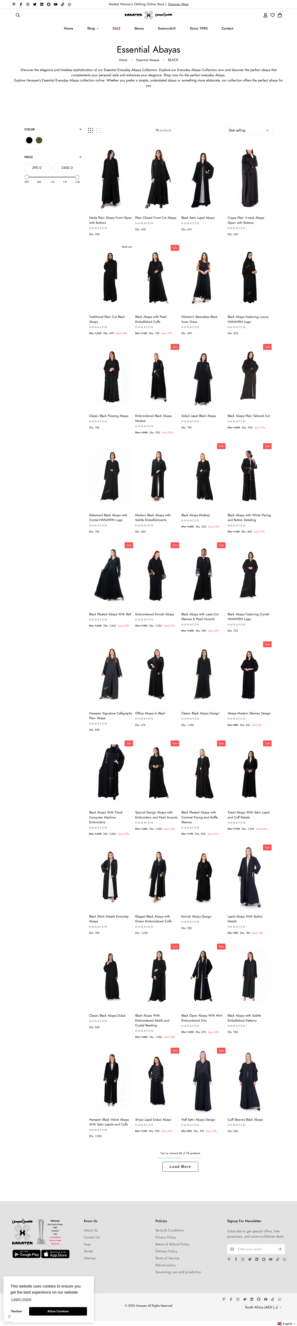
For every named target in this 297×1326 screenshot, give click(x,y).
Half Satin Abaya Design (198, 1119)
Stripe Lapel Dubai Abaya (153, 1119)
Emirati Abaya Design (196, 916)
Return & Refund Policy (172, 1244)
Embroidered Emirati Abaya (154, 614)
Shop (91, 28)
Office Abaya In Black (150, 713)
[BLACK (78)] (29, 140)
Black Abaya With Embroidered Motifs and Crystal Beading (152, 1020)
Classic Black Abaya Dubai (107, 1015)
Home (68, 28)
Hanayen (98, 228)
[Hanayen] (148, 15)
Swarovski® (167, 28)
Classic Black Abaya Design (200, 713)
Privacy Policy (165, 1237)
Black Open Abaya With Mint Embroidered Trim (201, 1018)
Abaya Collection (204, 69)
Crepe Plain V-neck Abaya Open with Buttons (246, 220)
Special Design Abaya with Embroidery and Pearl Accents (156, 815)
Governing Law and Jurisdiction (178, 1272)
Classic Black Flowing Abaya (108, 415)
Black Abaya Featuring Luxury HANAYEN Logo (248, 319)
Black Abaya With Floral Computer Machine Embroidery (105, 817)
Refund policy (165, 1265)
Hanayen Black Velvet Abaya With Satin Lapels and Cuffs (109, 1122)
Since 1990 (199, 28)
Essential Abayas (147, 60)
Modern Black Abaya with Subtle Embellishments (153, 518)
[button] (287, 1323)
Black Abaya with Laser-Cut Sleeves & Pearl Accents (200, 617)
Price (28, 157)
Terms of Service (167, 1258)
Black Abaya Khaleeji (195, 515)
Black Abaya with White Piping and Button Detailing (249, 518)
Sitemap (90, 1258)
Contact (227, 28)
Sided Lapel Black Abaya (198, 415)
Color (29, 129)
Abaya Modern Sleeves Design (249, 713)
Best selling (237, 130)
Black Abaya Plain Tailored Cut (249, 415)
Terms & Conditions (169, 1230)
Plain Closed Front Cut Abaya (155, 217)
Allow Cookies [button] (58, 1311)
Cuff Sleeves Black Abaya (245, 1119)
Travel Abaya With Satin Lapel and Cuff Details (248, 815)
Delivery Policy (166, 1251)
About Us (90, 1230)
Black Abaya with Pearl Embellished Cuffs (151, 319)
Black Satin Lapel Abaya (197, 217)
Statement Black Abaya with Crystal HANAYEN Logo (108, 518)
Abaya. (220, 75)
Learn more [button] (21, 1299)
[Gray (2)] (39, 140)
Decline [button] (16, 1311)
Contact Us (92, 1237)
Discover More (178, 4)
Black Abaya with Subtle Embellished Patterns (244, 1018)
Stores (139, 28)
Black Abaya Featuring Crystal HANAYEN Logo (248, 617)
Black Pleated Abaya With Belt (110, 614)
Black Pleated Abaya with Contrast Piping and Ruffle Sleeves (199, 817)
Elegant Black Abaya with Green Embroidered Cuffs (153, 919)
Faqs (87, 1244)
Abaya (137, 69)
